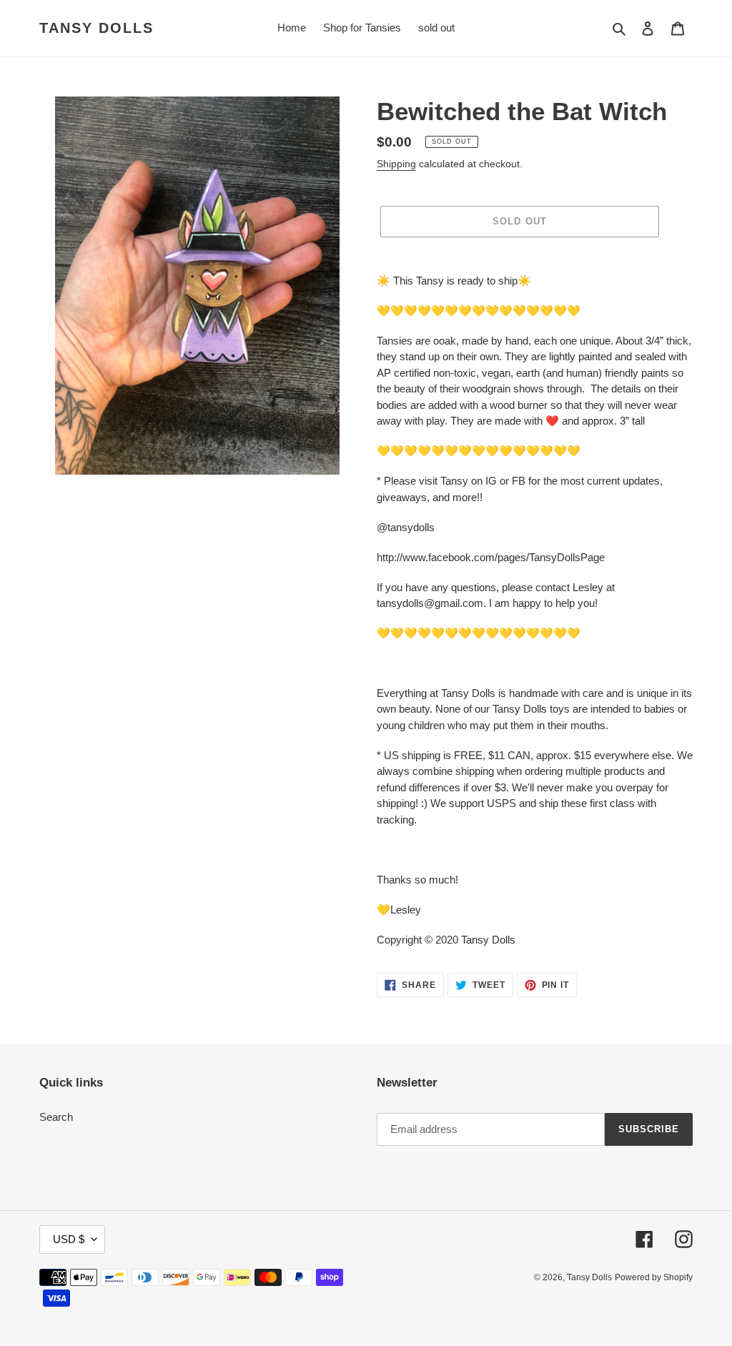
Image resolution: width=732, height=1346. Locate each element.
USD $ (68, 1239)
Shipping (396, 163)
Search (56, 1117)
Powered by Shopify (654, 1277)
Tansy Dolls (96, 28)
